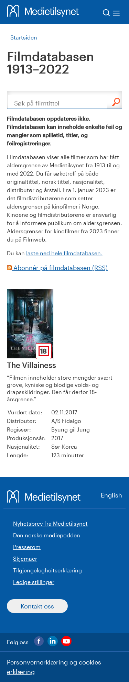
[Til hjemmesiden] (43, 12)
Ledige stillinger (33, 582)
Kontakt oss (37, 606)
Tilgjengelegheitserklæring (47, 570)
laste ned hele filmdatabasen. (64, 253)
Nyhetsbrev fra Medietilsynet (50, 523)
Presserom (27, 547)
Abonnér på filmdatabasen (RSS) (60, 267)
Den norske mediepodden (46, 535)
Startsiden (23, 37)
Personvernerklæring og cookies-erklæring (55, 666)
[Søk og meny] (111, 14)
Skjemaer (25, 558)
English (111, 495)
